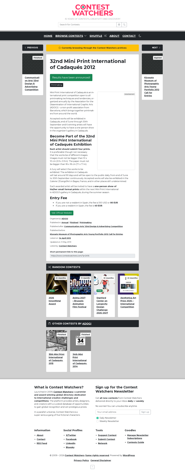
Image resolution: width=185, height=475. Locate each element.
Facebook (71, 439)
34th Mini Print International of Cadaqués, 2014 (80, 360)
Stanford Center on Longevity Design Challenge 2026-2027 (102, 305)
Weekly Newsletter (109, 421)
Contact (41, 439)
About (40, 435)
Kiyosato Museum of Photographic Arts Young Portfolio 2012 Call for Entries (86, 234)
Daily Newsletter (108, 418)
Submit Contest (106, 439)
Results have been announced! (71, 77)
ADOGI (65, 218)
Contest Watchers (63, 392)
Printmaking (56, 85)
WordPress (129, 455)
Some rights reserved (97, 455)
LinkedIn (70, 443)
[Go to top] (92, 467)
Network (102, 443)
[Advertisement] (116, 131)
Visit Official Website (62, 213)
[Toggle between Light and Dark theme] (140, 35)
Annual (65, 222)
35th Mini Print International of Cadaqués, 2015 (56, 359)
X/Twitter (71, 435)
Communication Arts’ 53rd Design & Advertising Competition (32, 83)
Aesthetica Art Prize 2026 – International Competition (128, 302)
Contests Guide (135, 442)
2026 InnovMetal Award (55, 301)
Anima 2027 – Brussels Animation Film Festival (79, 302)
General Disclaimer (100, 460)
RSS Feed (42, 443)
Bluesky (70, 447)
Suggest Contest (107, 435)
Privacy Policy (81, 460)
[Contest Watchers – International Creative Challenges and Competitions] (92, 10)
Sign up (145, 412)
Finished (74, 222)
